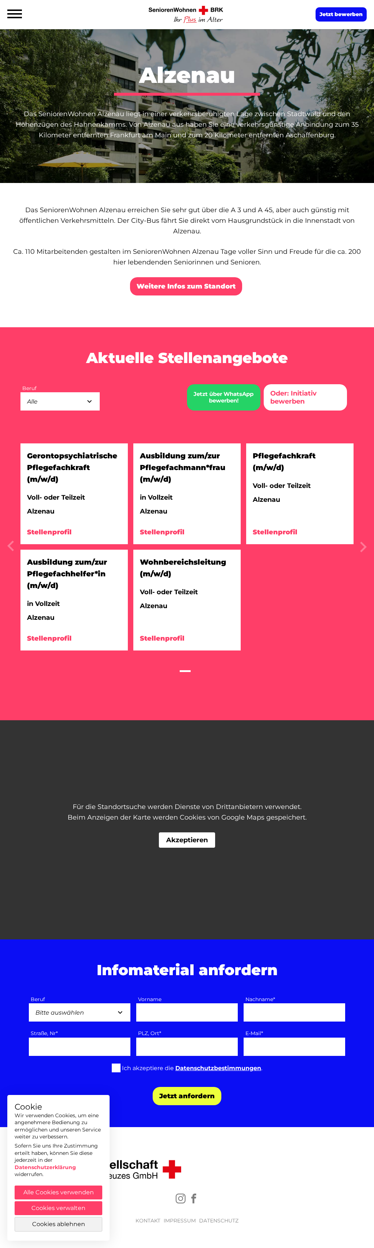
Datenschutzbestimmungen (218, 1068)
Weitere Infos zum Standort (186, 286)
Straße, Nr (44, 1033)
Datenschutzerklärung (45, 1167)
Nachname (260, 999)
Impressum (180, 1220)
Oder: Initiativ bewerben (293, 397)
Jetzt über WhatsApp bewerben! (223, 397)
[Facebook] (194, 1198)
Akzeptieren (187, 840)
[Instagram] (181, 1198)
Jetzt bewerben (341, 14)
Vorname (149, 999)
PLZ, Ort (149, 1033)
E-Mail (254, 1033)
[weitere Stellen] (10, 549)
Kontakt (148, 1220)
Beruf (38, 999)
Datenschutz (218, 1220)
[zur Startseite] (187, 14)
